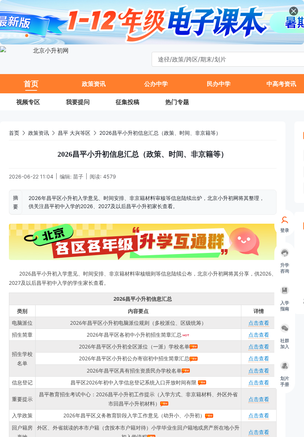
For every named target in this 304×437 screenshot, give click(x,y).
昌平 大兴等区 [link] (74, 133)
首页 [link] (14, 133)
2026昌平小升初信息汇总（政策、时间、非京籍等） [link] (160, 133)
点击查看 (258, 322)
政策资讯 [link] (38, 133)
